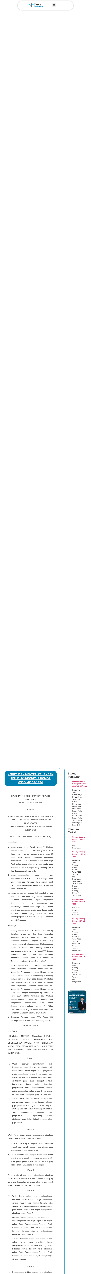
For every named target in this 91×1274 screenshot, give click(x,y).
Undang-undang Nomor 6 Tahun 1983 (28, 930)
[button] (54, 5)
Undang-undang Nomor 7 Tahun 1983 (28, 965)
